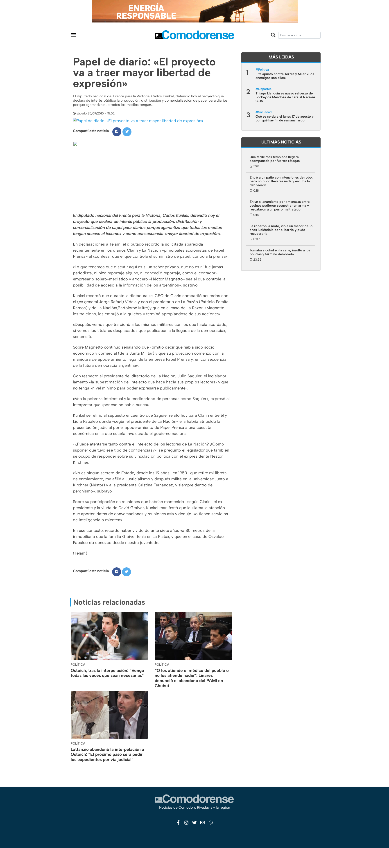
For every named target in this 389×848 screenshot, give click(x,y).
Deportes (264, 89)
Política (263, 70)
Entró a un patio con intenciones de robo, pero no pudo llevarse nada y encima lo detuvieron (281, 181)
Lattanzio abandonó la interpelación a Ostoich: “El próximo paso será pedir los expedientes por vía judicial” (107, 754)
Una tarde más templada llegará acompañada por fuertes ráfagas (275, 159)
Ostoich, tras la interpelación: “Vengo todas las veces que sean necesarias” (107, 673)
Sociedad (264, 112)
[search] (299, 35)
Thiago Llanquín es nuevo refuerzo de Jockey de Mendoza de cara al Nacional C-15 (286, 97)
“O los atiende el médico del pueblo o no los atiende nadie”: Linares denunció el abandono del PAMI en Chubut (192, 678)
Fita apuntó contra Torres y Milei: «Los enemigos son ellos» (285, 76)
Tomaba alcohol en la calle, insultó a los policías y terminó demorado (280, 252)
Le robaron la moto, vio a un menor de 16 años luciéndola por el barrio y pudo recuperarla (281, 230)
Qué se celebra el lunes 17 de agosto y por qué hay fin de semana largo (285, 118)
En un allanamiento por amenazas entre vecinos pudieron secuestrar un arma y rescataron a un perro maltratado (280, 205)
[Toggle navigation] (73, 35)
